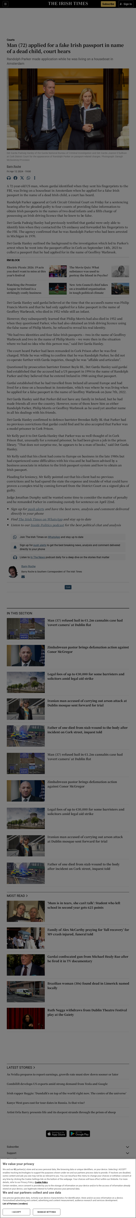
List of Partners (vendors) (15, 1203)
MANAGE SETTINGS (46, 1212)
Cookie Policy (41, 1182)
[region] (68, 1188)
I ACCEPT (16, 1212)
